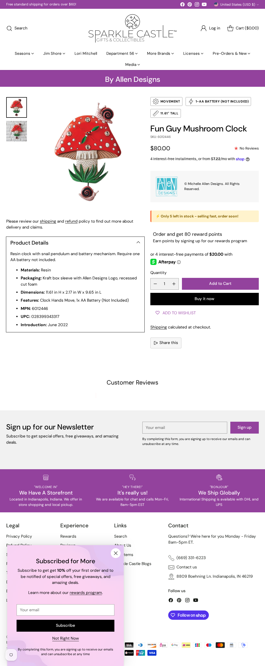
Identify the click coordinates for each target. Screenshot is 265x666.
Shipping (158, 327)
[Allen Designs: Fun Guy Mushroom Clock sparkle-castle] (88, 153)
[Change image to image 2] (16, 131)
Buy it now (204, 298)
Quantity (158, 272)
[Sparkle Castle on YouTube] (204, 5)
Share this (168, 342)
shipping (48, 221)
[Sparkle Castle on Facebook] (182, 5)
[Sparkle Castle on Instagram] (197, 5)
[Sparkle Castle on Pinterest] (189, 5)
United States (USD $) (237, 4)
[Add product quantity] (174, 283)
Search (120, 536)
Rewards (68, 536)
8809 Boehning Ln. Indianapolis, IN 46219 (214, 576)
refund (71, 221)
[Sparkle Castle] (132, 28)
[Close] (116, 553)
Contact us (186, 567)
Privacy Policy (19, 536)
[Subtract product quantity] (155, 283)
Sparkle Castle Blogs (132, 563)
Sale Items (123, 554)
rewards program (86, 592)
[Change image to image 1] (16, 107)
